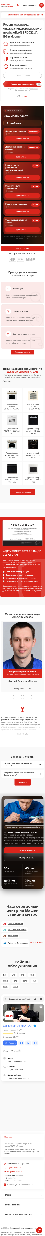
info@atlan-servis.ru (14, 1172)
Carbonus (6, 381)
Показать (22, 782)
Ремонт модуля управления (12, 187)
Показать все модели (22, 492)
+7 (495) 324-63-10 (28, 5)
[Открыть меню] (41, 5)
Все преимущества (22, 352)
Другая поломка (22, 248)
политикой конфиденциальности (26, 89)
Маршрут (12, 1043)
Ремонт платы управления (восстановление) (14, 167)
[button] (17, 697)
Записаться (21, 138)
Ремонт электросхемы (16, 204)
